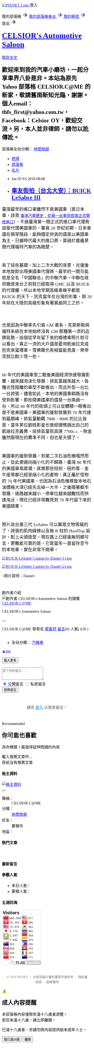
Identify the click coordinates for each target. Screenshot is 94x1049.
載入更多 (10, 660)
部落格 (17, 164)
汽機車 (37, 643)
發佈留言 (10, 690)
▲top (6, 651)
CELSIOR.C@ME (16, 603)
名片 (15, 170)
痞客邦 (50, 629)
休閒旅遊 (41, 149)
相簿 (15, 159)
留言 (61, 629)
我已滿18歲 (12, 1039)
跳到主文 (9, 58)
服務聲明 (52, 982)
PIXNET (22, 977)
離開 (28, 1039)
